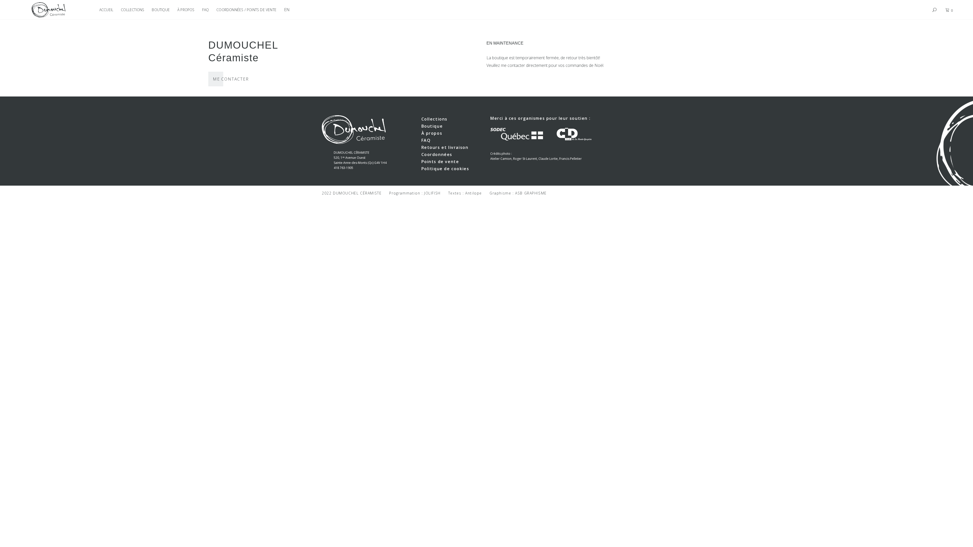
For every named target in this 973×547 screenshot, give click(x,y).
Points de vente (440, 161)
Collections (434, 119)
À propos (431, 133)
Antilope (473, 193)
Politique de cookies (445, 168)
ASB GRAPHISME (531, 193)
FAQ (426, 140)
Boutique (432, 126)
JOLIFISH (432, 193)
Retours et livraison (445, 147)
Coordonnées (437, 154)
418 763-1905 (343, 168)
